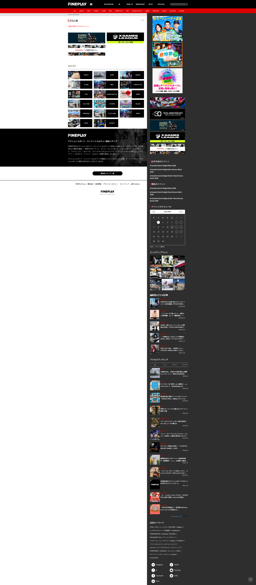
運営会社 (91, 184)
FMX (127, 11)
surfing (172, 541)
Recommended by (175, 516)
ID (119, 4)
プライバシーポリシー (110, 184)
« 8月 (153, 212)
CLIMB (104, 11)
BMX (110, 11)
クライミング (176, 547)
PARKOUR (156, 11)
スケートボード (164, 554)
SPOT (151, 4)
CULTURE (173, 11)
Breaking (165, 534)
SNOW (147, 11)
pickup (174, 554)
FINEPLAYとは (80, 184)
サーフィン (154, 554)
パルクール (154, 541)
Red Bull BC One (155, 537)
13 (181, 227)
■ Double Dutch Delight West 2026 (163, 165)
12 (176, 227)
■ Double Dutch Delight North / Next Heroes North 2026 (166, 177)
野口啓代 (173, 534)
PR (157, 527)
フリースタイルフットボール (160, 544)
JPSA (152, 527)
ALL (75, 11)
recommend (154, 558)
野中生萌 (172, 527)
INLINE (164, 11)
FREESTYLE (119, 11)
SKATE (82, 11)
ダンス (173, 544)
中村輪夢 (167, 530)
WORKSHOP (140, 4)
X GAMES (179, 541)
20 (181, 232)
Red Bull (163, 551)
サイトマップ (124, 184)
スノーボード (163, 541)
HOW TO (130, 4)
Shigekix (179, 527)
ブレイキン (171, 551)
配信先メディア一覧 (107, 173)
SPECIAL (161, 4)
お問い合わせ (135, 184)
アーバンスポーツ (169, 537)
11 (172, 227)
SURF (89, 11)
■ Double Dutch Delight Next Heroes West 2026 (166, 171)
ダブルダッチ (165, 547)
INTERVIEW (108, 4)
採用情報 (98, 184)
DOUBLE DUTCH (137, 11)
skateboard (175, 530)
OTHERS (181, 11)
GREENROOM (155, 534)
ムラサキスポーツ (156, 530)
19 (176, 232)
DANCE (96, 11)
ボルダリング (154, 547)
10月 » (181, 212)
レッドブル (163, 527)
